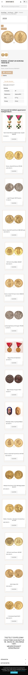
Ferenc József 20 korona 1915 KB (14, 166)
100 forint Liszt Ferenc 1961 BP (14, 552)
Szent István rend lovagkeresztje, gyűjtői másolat (14, 133)
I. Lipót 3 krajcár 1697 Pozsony (14, 198)
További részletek (21, 670)
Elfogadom (14, 672)
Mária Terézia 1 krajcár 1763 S (14, 389)
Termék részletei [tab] (8, 81)
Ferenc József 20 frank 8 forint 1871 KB (14, 453)
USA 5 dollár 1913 (14, 584)
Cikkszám (6, 85)
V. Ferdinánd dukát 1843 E (14, 616)
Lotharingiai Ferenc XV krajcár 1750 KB (14, 326)
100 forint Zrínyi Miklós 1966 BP (14, 262)
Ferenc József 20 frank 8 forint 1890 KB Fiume (14, 230)
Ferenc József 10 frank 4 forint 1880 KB (14, 294)
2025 (5, 18)
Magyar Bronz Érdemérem (14, 357)
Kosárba (7, 72)
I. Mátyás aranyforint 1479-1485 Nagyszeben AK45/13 (14, 486)
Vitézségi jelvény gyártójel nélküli (14, 421)
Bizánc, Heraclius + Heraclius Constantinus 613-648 (14, 519)
